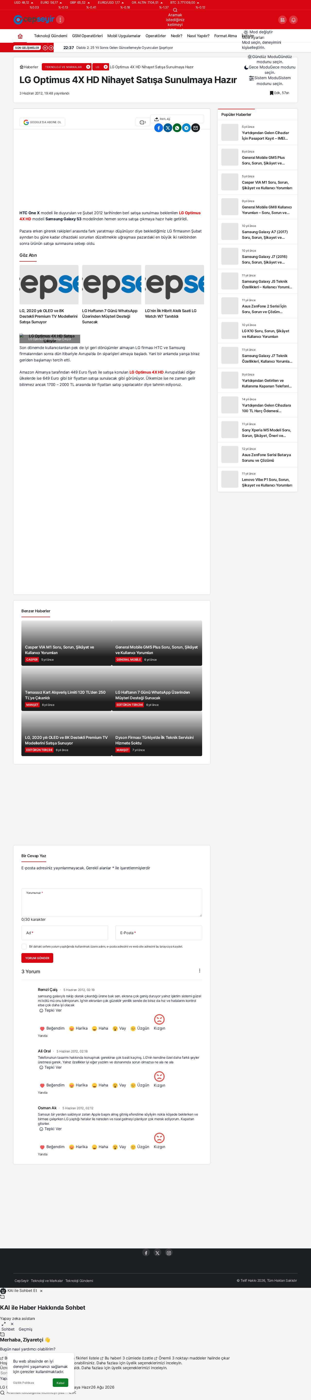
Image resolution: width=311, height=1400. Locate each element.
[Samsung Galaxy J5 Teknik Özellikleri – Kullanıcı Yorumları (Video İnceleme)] (257, 281)
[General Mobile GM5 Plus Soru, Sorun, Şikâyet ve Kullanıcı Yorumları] (257, 157)
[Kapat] (41, 1290)
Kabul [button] (60, 1383)
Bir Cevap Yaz (33, 855)
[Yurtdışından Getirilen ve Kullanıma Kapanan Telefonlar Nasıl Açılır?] (257, 380)
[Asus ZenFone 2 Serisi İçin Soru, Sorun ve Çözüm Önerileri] (257, 306)
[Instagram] (169, 1252)
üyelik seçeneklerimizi (145, 1362)
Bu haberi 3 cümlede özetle (129, 1358)
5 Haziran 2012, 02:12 (78, 1108)
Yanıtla (42, 1036)
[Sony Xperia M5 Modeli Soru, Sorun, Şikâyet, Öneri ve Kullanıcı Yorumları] (257, 430)
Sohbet (8, 1329)
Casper (32, 659)
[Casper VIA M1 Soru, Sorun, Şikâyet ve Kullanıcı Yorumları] (257, 182)
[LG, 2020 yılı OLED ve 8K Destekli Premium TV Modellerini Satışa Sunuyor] (48, 295)
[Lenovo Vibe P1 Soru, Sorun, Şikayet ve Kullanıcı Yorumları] (257, 479)
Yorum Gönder (37, 958)
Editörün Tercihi (130, 705)
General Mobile (129, 659)
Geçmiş (25, 1329)
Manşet (32, 705)
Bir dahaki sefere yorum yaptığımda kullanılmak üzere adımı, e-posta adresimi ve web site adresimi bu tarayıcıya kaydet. (106, 946)
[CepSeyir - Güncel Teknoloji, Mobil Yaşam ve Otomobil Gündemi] (34, 19)
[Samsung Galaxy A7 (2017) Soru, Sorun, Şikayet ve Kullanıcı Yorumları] (257, 231)
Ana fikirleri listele (83, 1358)
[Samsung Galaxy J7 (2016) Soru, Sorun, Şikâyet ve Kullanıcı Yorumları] (257, 256)
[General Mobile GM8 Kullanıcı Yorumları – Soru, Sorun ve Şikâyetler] (257, 207)
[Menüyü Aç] (60, 19)
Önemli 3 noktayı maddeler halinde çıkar (193, 1358)
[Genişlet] (3, 1323)
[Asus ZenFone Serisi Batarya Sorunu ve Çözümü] (257, 454)
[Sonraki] (51, 47)
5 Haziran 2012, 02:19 (79, 990)
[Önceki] (45, 47)
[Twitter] (157, 1252)
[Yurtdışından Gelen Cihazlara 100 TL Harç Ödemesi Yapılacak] (257, 405)
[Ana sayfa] (20, 36)
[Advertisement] (111, 172)
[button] (282, 20)
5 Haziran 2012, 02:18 (72, 1051)
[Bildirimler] (293, 20)
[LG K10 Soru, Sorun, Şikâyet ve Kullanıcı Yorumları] (257, 330)
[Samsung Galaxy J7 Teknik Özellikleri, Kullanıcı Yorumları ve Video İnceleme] (257, 355)
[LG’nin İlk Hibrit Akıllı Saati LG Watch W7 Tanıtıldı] (174, 295)
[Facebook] (146, 1252)
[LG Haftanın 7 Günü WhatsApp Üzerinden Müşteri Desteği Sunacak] (111, 295)
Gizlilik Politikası (23, 1382)
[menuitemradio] (270, 59)
